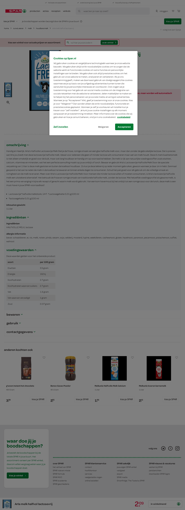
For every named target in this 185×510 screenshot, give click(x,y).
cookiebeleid (123, 117)
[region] (93, 93)
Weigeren (103, 126)
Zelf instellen (60, 126)
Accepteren (124, 126)
